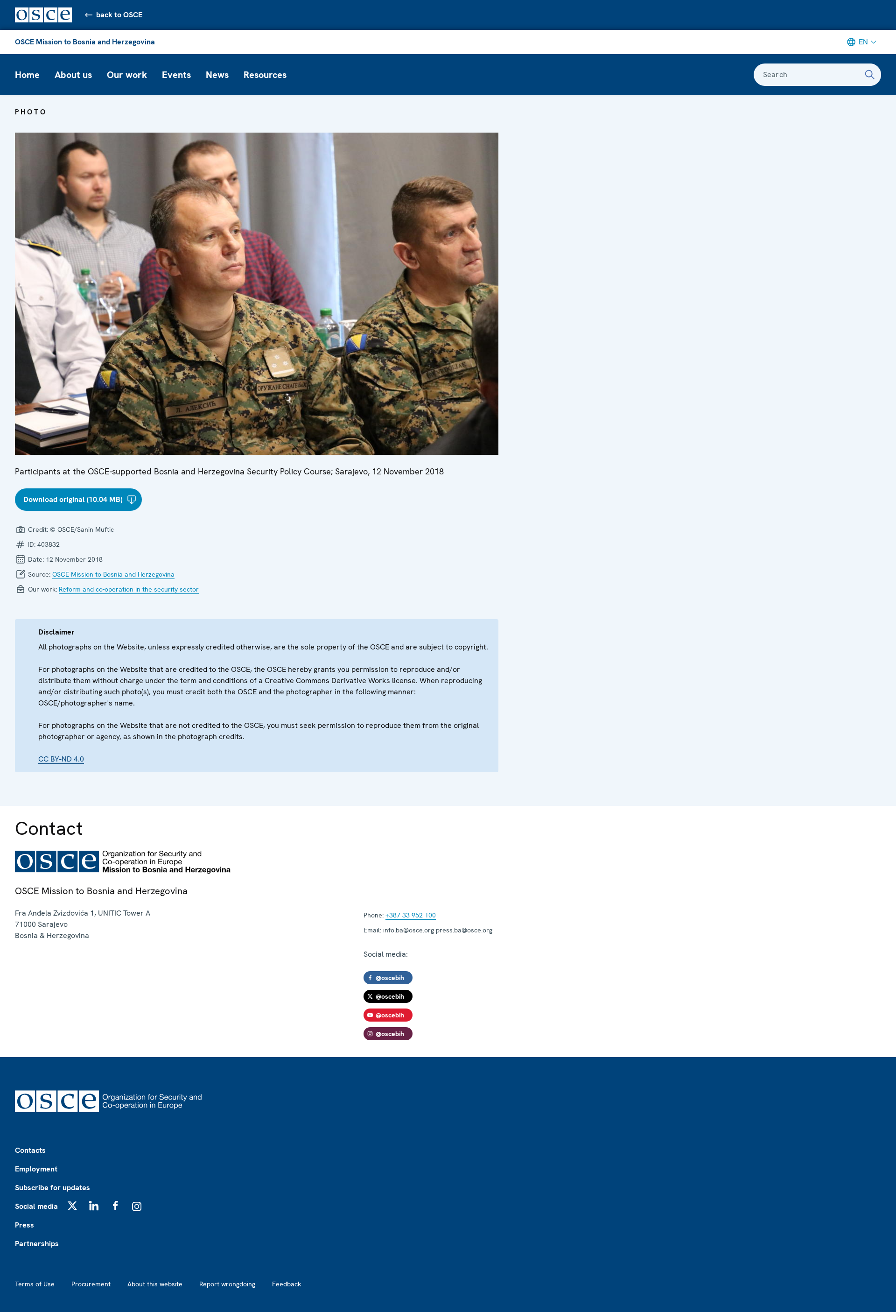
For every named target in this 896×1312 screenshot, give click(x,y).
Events (176, 75)
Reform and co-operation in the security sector (129, 589)
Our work (127, 75)
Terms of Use (35, 1284)
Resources (265, 75)
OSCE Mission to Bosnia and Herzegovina (85, 42)
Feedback (286, 1284)
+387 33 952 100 (410, 915)
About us (73, 75)
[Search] (870, 74)
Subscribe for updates (52, 1187)
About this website (154, 1284)
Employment (36, 1169)
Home (27, 75)
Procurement (91, 1284)
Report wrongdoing (227, 1284)
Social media (36, 1206)
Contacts (30, 1150)
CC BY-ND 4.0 (61, 759)
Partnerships (37, 1244)
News (217, 75)
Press (24, 1225)
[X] (72, 1206)
